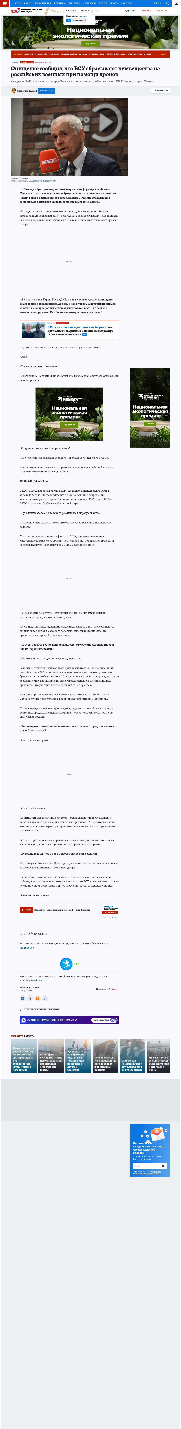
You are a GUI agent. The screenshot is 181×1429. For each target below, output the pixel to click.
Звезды (114, 3)
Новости (29, 54)
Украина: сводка (69, 54)
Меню (4, 3)
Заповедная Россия (116, 54)
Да (69, 20)
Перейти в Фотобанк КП (44, 180)
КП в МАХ (83, 54)
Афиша (147, 54)
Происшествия (135, 54)
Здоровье (126, 3)
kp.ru (114, 989)
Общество (74, 3)
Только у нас (41, 54)
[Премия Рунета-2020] (51, 10)
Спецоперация (42, 3)
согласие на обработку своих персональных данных (147, 1173)
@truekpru (35, 980)
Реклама (146, 10)
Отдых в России (96, 54)
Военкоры (54, 54)
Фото (18, 3)
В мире (103, 3)
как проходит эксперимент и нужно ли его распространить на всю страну (80, 331)
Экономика (89, 3)
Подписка (161, 10)
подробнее (27, 948)
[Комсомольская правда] (26, 10)
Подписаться (46, 91)
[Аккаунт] (176, 3)
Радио (132, 10)
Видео (27, 3)
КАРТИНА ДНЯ (54, 1009)
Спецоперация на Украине (35, 1009)
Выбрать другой (79, 20)
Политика (59, 3)
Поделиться (162, 91)
